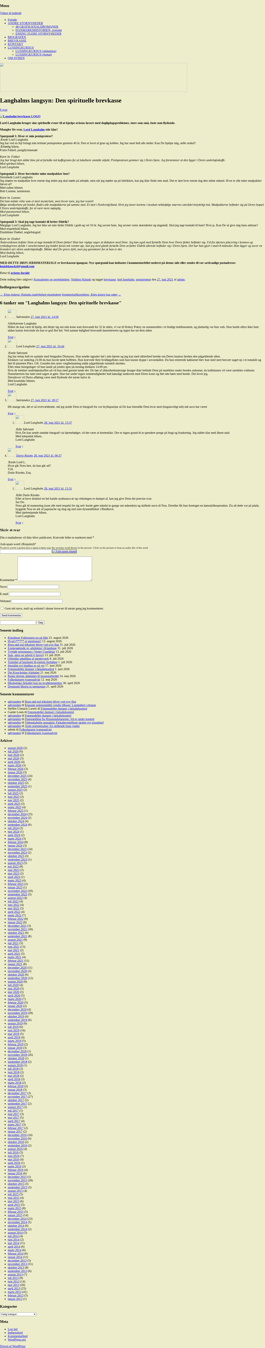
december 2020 (17, 967)
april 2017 (14, 1121)
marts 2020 (14, 999)
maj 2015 (13, 1201)
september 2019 (17, 1020)
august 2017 (15, 1107)
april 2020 (14, 995)
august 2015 (15, 1190)
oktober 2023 (16, 856)
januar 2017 (15, 1131)
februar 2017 (15, 1128)
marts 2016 (14, 1166)
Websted (5, 601)
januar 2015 (15, 1215)
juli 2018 (13, 1068)
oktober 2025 (16, 782)
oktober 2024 (16, 821)
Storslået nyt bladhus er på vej (26, 665)
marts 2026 (14, 765)
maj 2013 (13, 1285)
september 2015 (17, 1187)
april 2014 (14, 1246)
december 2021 (17, 925)
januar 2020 (15, 1006)
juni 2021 (13, 946)
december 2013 (17, 1260)
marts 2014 (14, 1250)
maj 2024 (13, 831)
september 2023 (17, 859)
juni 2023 (13, 870)
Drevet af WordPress (12, 1346)
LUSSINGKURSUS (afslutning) (36, 51)
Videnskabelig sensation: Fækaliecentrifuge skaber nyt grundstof (64, 722)
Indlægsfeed (15, 1332)
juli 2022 (13, 901)
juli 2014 (13, 1236)
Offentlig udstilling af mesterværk (28, 658)
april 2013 (14, 1288)
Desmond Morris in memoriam (26, 686)
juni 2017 (13, 1114)
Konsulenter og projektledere (51, 279)
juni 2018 (13, 1072)
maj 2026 (13, 758)
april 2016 (14, 1163)
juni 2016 (13, 1156)
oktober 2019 (16, 1016)
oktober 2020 (16, 974)
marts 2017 (14, 1124)
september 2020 (17, 978)
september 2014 (17, 1229)
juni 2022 (13, 904)
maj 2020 (13, 992)
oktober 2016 (16, 1142)
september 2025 (17, 786)
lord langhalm (125, 279)
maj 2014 (13, 1243)
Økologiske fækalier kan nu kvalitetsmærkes (35, 683)
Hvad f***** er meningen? (24, 641)
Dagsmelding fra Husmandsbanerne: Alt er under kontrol (59, 719)
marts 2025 (14, 807)
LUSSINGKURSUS (21, 47)
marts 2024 (14, 838)
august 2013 (15, 1274)
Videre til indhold (10, 13)
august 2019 (15, 1023)
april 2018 (14, 1079)
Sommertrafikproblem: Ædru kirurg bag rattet (91, 294)
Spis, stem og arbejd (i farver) (26, 655)
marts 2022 (14, 915)
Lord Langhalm (34, 129)
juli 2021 (13, 943)
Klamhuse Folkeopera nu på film (28, 637)
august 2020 (15, 981)
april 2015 (14, 1204)
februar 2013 (15, 1295)
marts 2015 (14, 1208)
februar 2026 (15, 768)
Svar (10, 337)
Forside (12, 19)
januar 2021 (15, 964)
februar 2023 (15, 884)
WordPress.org (17, 1339)
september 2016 (17, 1145)
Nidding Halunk (81, 279)
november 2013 (17, 1264)
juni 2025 (13, 796)
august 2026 (15, 748)
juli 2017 (13, 1110)
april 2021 (14, 953)
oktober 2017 (16, 1100)
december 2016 (17, 1135)
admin (181, 279)
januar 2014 (15, 1257)
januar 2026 (15, 772)
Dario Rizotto (24, 455)
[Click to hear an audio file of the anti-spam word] (64, 551)
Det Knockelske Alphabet (23, 672)
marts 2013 (14, 1292)
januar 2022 (15, 922)
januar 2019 (15, 1047)
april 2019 (14, 1037)
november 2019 (17, 1013)
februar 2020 (15, 1002)
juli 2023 (13, 866)
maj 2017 (13, 1117)
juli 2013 (13, 1278)
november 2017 (17, 1096)
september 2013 (17, 1271)
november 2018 (17, 1054)
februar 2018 (15, 1086)
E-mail (4, 594)
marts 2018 (14, 1082)
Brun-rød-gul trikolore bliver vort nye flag (33, 644)
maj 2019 (13, 1034)
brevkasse (110, 279)
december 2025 (17, 775)
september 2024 (17, 824)
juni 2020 (13, 988)
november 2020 (17, 971)
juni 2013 (13, 1281)
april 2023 (14, 877)
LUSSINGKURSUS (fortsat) (34, 54)
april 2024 (14, 835)
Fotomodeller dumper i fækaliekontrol (31, 669)
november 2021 (17, 929)
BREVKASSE (17, 40)
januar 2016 (15, 1173)
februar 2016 (15, 1170)
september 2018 (17, 1061)
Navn (3, 586)
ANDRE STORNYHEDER (25, 23)
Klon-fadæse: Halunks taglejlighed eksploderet (30, 294)
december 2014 (17, 1218)
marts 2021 (14, 957)
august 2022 (15, 898)
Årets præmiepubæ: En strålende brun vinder (52, 726)
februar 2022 (15, 918)
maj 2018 (13, 1075)
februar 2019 (15, 1044)
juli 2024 (13, 828)
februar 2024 (15, 842)
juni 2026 (13, 755)
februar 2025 (15, 810)
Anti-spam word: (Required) (17, 544)
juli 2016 (13, 1152)
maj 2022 (13, 908)
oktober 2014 (16, 1225)
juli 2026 (13, 751)
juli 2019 (13, 1027)
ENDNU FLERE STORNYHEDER (38, 33)
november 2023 (17, 852)
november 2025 (17, 779)
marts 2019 (14, 1040)
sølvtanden (14, 701)
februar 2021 (15, 960)
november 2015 (17, 1180)
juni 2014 (13, 1239)
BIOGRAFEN (17, 37)
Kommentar (8, 580)
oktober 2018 (16, 1058)
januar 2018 (15, 1089)
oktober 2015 (16, 1183)
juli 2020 (13, 985)
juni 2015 (13, 1197)
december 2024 (17, 814)
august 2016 (15, 1149)
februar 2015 (15, 1211)
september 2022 (17, 894)
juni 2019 (13, 1030)
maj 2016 (13, 1159)
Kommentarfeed (18, 1336)
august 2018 (15, 1065)
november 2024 (17, 817)
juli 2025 (13, 793)
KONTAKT (15, 44)
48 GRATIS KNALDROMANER (37, 26)
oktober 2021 (16, 932)
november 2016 (17, 1138)
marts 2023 (14, 880)
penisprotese (143, 279)
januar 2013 (15, 1299)
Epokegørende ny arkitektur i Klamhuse (32, 648)
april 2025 (14, 803)
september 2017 (17, 1103)
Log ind (12, 1329)
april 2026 (14, 762)
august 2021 (15, 939)
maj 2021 (13, 950)
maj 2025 (13, 800)
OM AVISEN (16, 58)
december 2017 (17, 1093)
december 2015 (17, 1176)
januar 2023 (15, 887)
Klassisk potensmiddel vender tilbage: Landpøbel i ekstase (60, 705)
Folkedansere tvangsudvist (24, 679)
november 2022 (17, 891)
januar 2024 (15, 845)
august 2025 (15, 789)
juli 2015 (13, 1194)
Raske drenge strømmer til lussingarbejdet (33, 676)
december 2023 (17, 849)
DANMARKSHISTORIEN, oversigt (39, 30)
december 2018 (17, 1051)
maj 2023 (13, 873)
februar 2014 (15, 1253)
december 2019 (17, 1009)
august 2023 (15, 863)
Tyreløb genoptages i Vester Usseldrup (31, 651)
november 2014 (17, 1222)
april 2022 (14, 911)
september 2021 (17, 936)
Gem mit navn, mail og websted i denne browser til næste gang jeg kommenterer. (54, 608)
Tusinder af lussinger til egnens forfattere (32, 662)
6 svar (3, 109)
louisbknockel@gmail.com (17, 266)
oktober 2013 (16, 1267)
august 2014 (15, 1232)
